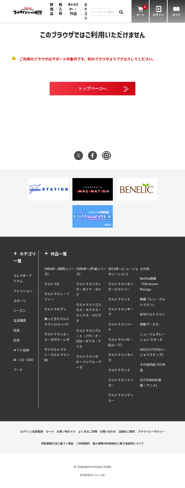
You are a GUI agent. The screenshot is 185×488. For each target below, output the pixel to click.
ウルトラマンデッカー (120, 398)
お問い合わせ (108, 431)
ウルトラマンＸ (119, 299)
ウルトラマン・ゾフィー (56, 296)
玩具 (16, 330)
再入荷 (60, 9)
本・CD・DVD (23, 359)
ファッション (22, 291)
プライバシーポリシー (151, 431)
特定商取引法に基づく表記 (57, 443)
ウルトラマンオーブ (120, 312)
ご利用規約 (83, 443)
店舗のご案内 (127, 431)
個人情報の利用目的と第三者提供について (118, 443)
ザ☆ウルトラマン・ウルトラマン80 (56, 354)
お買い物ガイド (66, 431)
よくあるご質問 (87, 431)
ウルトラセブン (55, 309)
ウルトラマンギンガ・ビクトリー (120, 286)
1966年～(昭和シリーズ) (59, 271)
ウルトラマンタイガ (120, 357)
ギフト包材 (21, 350)
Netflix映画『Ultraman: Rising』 (149, 283)
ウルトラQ (51, 284)
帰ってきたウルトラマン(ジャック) (56, 321)
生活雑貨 (19, 320)
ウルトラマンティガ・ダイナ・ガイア (88, 289)
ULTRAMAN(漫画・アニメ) (150, 382)
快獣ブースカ (149, 324)
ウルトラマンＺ (119, 370)
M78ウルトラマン (152, 314)
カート (50, 431)
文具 (16, 340)
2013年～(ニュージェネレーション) (123, 271)
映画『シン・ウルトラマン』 (152, 302)
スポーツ (19, 300)
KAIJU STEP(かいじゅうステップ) (152, 352)
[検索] (121, 12)
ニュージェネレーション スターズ (152, 337)
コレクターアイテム (22, 278)
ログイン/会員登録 (31, 431)
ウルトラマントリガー (120, 382)
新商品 (51, 9)
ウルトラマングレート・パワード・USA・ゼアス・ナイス (88, 338)
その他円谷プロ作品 (152, 367)
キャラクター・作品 (73, 9)
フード (18, 369)
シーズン (19, 310)
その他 (144, 268)
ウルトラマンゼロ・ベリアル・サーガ (88, 361)
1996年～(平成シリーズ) (91, 271)
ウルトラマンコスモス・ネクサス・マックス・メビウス (88, 312)
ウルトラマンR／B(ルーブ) (120, 342)
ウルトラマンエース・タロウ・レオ (56, 337)
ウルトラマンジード (120, 327)
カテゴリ (85, 11)
